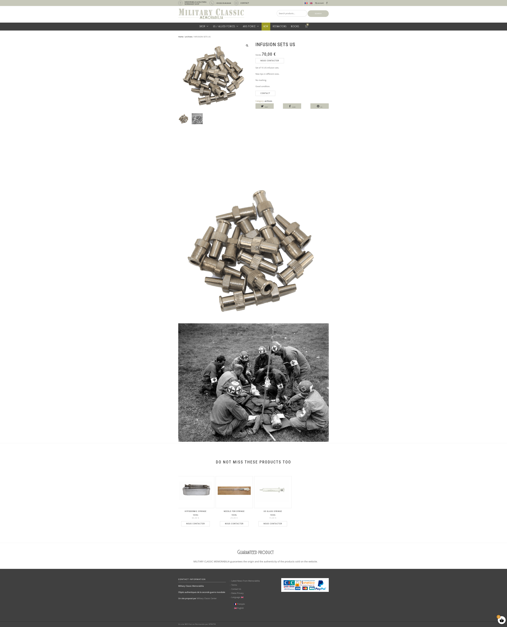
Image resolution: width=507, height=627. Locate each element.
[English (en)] (311, 3)
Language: (236, 597)
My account (319, 3)
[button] (247, 45)
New (266, 26)
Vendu (195, 514)
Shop (202, 26)
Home (180, 36)
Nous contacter (269, 60)
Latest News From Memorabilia (245, 580)
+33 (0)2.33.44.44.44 (223, 3)
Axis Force (249, 26)
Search (318, 14)
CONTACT (244, 3)
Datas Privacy (237, 593)
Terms (234, 585)
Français (241, 604)
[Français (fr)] (306, 3)
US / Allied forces (224, 26)
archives (189, 36)
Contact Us (236, 589)
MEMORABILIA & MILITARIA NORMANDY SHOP (195, 3)
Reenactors (280, 26)
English (240, 608)
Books (295, 26)
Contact (265, 93)
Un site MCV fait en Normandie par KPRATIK (197, 624)
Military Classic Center (207, 598)
